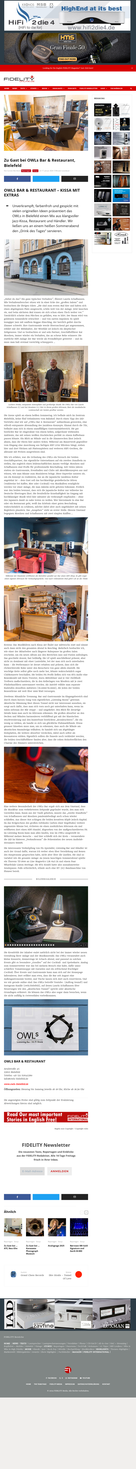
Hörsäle (62, 1349)
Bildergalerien (23, 1352)
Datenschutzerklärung (88, 1384)
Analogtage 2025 (56, 1245)
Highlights (57, 88)
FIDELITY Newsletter (88, 88)
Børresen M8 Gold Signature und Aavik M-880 (79, 1248)
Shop (103, 88)
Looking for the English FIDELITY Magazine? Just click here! (68, 68)
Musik (44, 88)
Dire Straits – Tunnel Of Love (60, 1275)
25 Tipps (104, 1346)
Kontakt (106, 1384)
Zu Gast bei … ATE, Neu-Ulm (11, 1247)
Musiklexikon (88, 1349)
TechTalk (82, 1346)
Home (6, 88)
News (14, 88)
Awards (35, 1352)
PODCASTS (72, 88)
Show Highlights (48, 1352)
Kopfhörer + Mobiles (13, 1346)
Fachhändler (116, 88)
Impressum (70, 1384)
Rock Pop (52, 1349)
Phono (83, 1343)
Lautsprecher (34, 1343)
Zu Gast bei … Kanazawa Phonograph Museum (33, 1249)
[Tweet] (46, 179)
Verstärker (73, 1343)
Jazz (44, 1349)
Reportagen (26, 171)
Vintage (38, 1346)
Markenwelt (9, 1352)
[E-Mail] (74, 179)
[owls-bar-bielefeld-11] (46, 913)
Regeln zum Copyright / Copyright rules (71, 1129)
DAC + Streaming (118, 1343)
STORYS (48, 1346)
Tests (22, 88)
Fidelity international (96, 1352)
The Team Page (40, 1384)
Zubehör (29, 1346)
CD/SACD (92, 1343)
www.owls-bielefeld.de (16, 1084)
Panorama (71, 1346)
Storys (33, 88)
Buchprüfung (74, 1349)
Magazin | (78, 1352)
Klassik (36, 1349)
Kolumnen (93, 1346)
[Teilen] (17, 179)
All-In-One (103, 1343)
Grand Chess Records (32, 1274)
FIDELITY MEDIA (56, 1384)
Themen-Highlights (119, 1349)
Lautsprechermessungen (54, 1343)
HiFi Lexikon (116, 1346)
